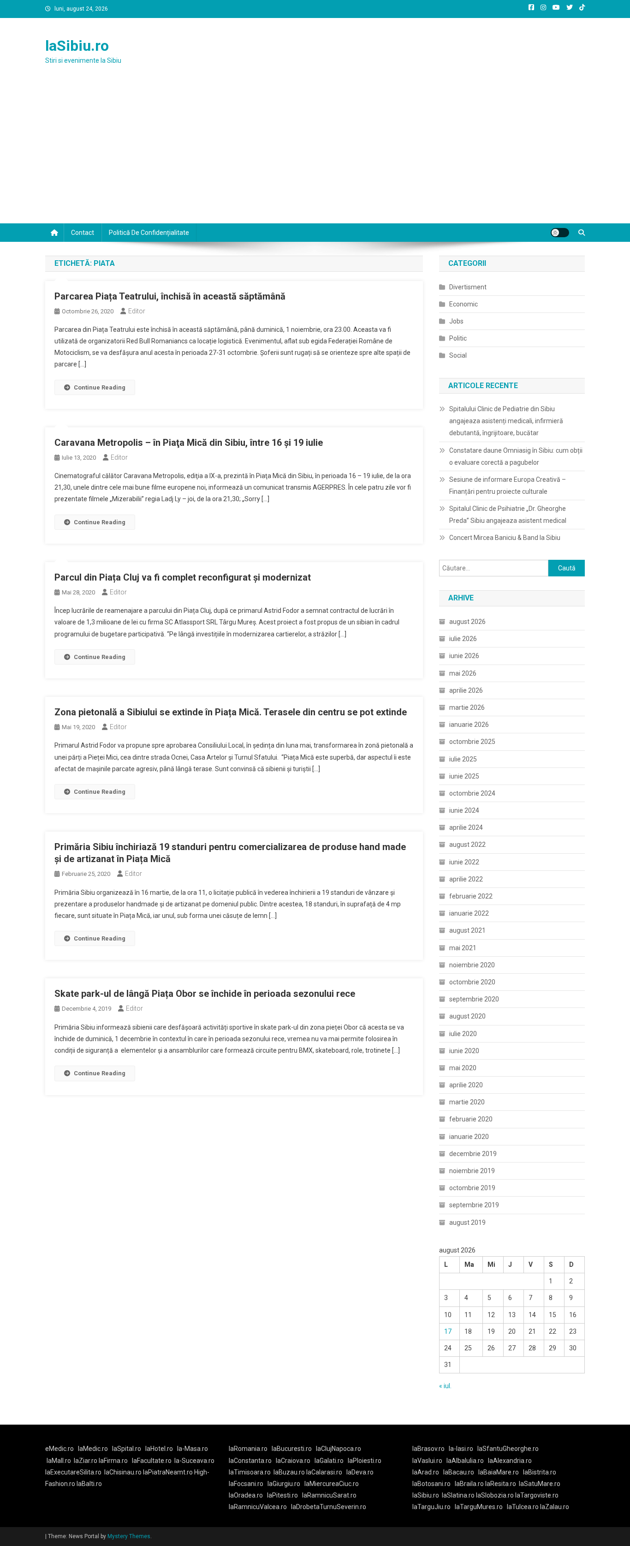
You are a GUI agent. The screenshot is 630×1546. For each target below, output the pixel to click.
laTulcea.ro (523, 1506)
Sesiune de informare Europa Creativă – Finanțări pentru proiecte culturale (507, 485)
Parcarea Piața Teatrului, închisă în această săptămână (169, 296)
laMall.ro (59, 1460)
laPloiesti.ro (364, 1460)
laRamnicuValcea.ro (258, 1506)
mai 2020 (462, 1068)
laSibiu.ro (77, 45)
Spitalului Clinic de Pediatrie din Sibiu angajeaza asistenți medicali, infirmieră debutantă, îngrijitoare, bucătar (506, 421)
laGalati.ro (329, 1460)
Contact (82, 232)
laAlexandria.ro (510, 1460)
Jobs (456, 321)
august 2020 (467, 1016)
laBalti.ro (89, 1483)
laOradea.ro (246, 1495)
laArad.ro (425, 1472)
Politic (458, 338)
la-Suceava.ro (194, 1460)
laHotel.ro (159, 1448)
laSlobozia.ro (495, 1495)
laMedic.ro (93, 1448)
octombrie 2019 (472, 1188)
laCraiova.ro (293, 1460)
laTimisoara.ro (250, 1472)
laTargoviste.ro (537, 1495)
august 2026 (467, 621)
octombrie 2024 (472, 793)
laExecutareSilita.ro (73, 1472)
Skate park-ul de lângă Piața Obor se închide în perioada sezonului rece (204, 993)
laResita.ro (500, 1483)
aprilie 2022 (466, 879)
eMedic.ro (59, 1448)
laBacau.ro (458, 1472)
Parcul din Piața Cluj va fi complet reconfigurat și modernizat (182, 577)
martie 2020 (467, 1102)
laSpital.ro (126, 1448)
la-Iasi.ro (461, 1448)
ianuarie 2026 (469, 724)
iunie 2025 (464, 776)
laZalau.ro (554, 1506)
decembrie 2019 (473, 1153)
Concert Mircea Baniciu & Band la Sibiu (504, 537)
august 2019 (467, 1222)
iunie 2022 (464, 862)
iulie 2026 (463, 638)
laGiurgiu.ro (285, 1483)
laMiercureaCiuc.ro (331, 1483)
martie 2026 (467, 707)
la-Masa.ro (192, 1448)
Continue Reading (99, 387)
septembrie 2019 (474, 1205)
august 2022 (467, 844)
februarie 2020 (471, 1119)
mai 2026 (462, 673)
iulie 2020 (463, 1033)
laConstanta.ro (250, 1460)
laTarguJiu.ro (433, 1506)
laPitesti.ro (282, 1495)
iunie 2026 (464, 655)
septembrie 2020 (474, 999)
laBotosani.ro (431, 1483)
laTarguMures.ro (479, 1506)
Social (458, 355)
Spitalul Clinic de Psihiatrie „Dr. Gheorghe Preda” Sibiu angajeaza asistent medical (507, 514)
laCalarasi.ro (324, 1472)
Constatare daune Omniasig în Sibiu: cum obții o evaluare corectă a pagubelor (515, 456)
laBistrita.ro (539, 1472)
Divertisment (468, 287)
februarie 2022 (471, 896)
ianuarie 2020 (469, 1136)
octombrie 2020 (472, 982)
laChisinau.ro (123, 1472)
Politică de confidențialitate (149, 232)
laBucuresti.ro (292, 1448)
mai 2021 (462, 948)
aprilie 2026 (466, 690)
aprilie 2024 (466, 827)
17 (448, 1331)
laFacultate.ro (152, 1460)
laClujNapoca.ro (338, 1448)
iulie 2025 (463, 759)
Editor (136, 311)
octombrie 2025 (472, 741)
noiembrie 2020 (472, 965)
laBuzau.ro (289, 1472)
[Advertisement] (315, 154)
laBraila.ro (469, 1483)
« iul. (445, 1386)
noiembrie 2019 (472, 1170)
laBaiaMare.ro (498, 1472)
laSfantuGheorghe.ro (508, 1448)
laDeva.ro (360, 1472)
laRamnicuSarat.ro (329, 1495)
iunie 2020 (464, 1051)
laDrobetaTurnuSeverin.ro (328, 1506)
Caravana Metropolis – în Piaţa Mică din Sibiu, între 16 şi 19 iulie (188, 442)
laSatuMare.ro (539, 1483)
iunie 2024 (464, 810)
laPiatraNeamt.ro (168, 1472)
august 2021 (467, 930)
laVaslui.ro (429, 1460)
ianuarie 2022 (469, 913)
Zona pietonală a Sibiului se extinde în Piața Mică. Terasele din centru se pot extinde (230, 712)
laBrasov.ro (428, 1448)
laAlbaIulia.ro (465, 1460)
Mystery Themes (128, 1536)
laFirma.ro (113, 1460)
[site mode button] (560, 232)
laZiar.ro (86, 1460)
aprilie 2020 (466, 1085)
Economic (463, 304)
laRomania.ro (248, 1448)
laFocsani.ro (246, 1483)
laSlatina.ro (458, 1495)
